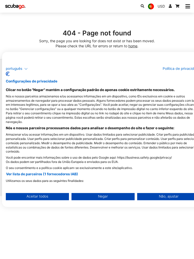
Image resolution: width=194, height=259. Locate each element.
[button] (17, 69)
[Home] (15, 6)
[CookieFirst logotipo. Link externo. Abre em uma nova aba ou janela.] (8, 74)
